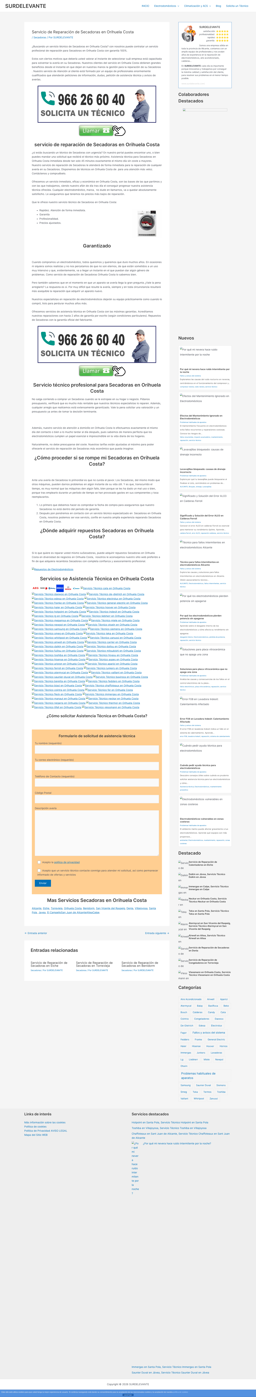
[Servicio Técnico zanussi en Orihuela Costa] (114, 637)
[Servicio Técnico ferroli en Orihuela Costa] (57, 668)
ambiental (184, 840)
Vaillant (184, 1098)
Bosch (184, 1012)
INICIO (145, 5)
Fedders (185, 1039)
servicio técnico (211, 387)
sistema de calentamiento (220, 736)
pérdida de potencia (217, 637)
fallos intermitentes (211, 583)
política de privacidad (67, 862)
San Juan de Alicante (73, 912)
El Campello (54, 912)
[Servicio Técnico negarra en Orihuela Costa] (58, 702)
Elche (46, 908)
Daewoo (219, 1018)
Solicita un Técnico (237, 5)
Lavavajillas (207, 487)
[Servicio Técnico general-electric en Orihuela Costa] (116, 602)
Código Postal (43, 792)
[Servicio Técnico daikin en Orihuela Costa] (57, 646)
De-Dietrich (187, 1025)
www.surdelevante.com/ (193, 83)
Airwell (210, 999)
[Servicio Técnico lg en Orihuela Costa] (55, 615)
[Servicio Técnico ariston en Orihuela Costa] (58, 663)
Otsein (184, 1066)
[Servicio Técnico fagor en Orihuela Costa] (43, 588)
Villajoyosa (141, 908)
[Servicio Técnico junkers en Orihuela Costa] (110, 668)
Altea (89, 912)
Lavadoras (216, 1052)
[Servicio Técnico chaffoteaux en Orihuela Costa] (112, 685)
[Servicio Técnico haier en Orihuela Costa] (57, 607)
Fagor (184, 1032)
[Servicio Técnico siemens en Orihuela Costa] (115, 628)
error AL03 (196, 533)
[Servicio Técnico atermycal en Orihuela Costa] (60, 672)
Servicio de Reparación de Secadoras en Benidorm (139, 964)
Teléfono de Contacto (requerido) (55, 776)
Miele (207, 1059)
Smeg (184, 1091)
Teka (195, 1091)
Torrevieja (57, 908)
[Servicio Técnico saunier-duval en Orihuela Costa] (62, 676)
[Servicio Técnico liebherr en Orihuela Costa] (106, 615)
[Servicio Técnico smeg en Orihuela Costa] (57, 633)
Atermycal (186, 1005)
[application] (177, 6)
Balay (200, 1005)
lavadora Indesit (194, 736)
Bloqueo (192, 487)
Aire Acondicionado (191, 999)
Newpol (219, 1059)
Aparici (224, 999)
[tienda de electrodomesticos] (97, 569)
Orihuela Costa (73, 908)
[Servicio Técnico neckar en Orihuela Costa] (112, 698)
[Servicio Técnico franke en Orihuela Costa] (58, 602)
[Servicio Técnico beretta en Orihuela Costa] (58, 681)
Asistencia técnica (187, 787)
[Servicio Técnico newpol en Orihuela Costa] (58, 624)
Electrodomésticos (165, 5)
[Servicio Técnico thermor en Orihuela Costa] (113, 702)
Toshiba (221, 1091)
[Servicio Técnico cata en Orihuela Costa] (105, 588)
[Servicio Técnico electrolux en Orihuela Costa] (112, 598)
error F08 (183, 736)
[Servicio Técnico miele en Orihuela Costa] (114, 620)
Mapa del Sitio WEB (36, 1134)
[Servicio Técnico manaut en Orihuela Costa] (58, 698)
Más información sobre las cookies (44, 1122)
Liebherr (193, 1059)
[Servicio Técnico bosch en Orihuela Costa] (68, 588)
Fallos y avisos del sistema (190, 376)
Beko (226, 1005)
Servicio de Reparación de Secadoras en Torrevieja (94, 964)
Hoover (210, 1046)
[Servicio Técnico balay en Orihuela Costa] (52, 588)
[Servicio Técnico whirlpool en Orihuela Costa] (59, 637)
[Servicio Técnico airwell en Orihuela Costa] (58, 641)
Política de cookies (35, 1126)
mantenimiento (217, 437)
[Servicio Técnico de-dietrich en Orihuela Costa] (115, 594)
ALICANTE (184, 487)
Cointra (185, 1018)
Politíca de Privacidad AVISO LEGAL (45, 1130)
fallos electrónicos (187, 687)
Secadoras (39, 37)
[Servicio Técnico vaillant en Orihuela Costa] (115, 672)
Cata (223, 1012)
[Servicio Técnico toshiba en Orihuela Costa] (58, 654)
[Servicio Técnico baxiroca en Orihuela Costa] (120, 676)
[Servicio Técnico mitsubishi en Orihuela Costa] (112, 650)
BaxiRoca (213, 1005)
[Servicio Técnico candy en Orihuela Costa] (76, 588)
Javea (42, 912)
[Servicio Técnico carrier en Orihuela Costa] (111, 641)
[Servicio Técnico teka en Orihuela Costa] (108, 633)
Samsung (186, 1085)
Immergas (186, 1052)
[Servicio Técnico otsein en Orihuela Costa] (111, 624)
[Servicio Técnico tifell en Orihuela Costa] (56, 707)
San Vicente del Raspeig (110, 908)
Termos (207, 1091)
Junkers (201, 1052)
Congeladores (201, 1018)
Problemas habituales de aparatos (193, 422)
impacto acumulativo (202, 437)
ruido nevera (199, 387)
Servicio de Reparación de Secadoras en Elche (49, 964)
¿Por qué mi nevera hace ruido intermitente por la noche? (177, 1143)
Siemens (221, 1085)
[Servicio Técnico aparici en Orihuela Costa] (111, 663)
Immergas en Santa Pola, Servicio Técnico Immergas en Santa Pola (171, 1366)
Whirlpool (199, 1098)
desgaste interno (186, 637)
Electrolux (216, 1025)
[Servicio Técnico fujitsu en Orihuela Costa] (58, 650)
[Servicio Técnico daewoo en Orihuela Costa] (59, 594)
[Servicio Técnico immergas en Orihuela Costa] (111, 694)
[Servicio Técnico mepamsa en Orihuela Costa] (60, 620)
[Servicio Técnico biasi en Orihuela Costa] (57, 685)
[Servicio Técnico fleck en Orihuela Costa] (57, 694)
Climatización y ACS (196, 5)
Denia (130, 908)
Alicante (36, 908)
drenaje (199, 487)
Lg (182, 1059)
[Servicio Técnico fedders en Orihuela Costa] (113, 681)
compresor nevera (187, 387)
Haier (183, 1046)
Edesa (202, 1025)
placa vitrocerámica (202, 687)
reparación (184, 440)
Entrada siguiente (157, 933)
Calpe (96, 912)
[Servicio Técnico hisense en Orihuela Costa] (58, 659)
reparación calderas (208, 533)
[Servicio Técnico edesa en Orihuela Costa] (58, 598)
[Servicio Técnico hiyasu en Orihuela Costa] (112, 654)
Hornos (223, 1046)
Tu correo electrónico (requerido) (54, 759)
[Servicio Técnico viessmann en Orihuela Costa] (110, 707)
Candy (211, 1012)
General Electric (216, 1039)
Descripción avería (46, 808)
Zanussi (214, 1098)
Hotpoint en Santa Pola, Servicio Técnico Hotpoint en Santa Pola (170, 1122)
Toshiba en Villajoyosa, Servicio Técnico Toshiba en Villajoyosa (169, 1128)
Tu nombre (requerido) (48, 743)
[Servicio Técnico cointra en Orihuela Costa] (58, 689)
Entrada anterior (36, 933)
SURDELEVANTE (25, 6)
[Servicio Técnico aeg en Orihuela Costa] (35, 588)
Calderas (197, 1012)
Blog (218, 5)
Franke (198, 1039)
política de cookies (180, 1392)
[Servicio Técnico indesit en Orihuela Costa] (113, 611)
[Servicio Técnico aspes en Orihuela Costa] (112, 659)
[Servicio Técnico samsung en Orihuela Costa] (59, 628)
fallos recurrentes (186, 437)
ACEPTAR (128, 1395)
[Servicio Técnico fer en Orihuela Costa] (109, 689)
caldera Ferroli (185, 533)
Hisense (196, 1046)
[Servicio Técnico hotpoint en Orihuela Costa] (59, 611)
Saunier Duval (203, 1085)
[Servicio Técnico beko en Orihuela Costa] (60, 588)
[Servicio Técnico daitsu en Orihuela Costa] (110, 646)
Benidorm (89, 908)
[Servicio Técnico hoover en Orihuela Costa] (109, 607)
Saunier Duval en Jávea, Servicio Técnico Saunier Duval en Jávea (170, 1372)
